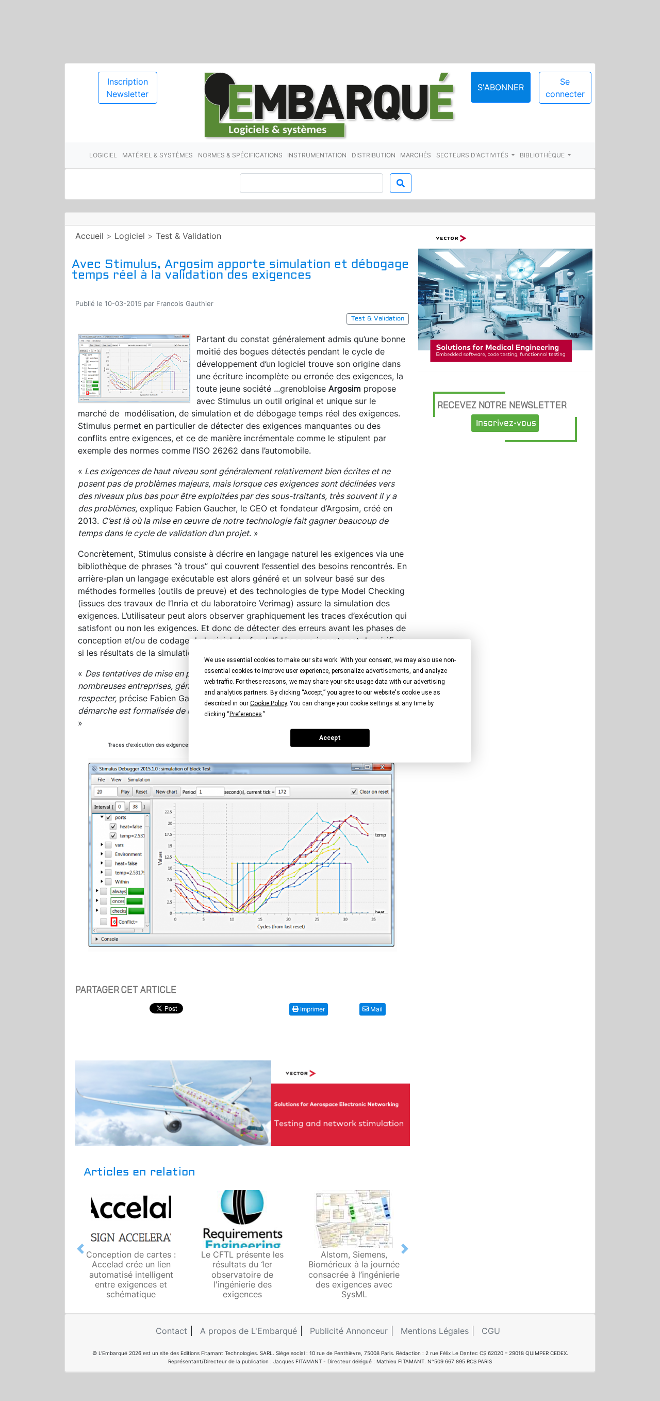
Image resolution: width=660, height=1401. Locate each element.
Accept (330, 738)
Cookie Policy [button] (268, 702)
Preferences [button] (245, 713)
